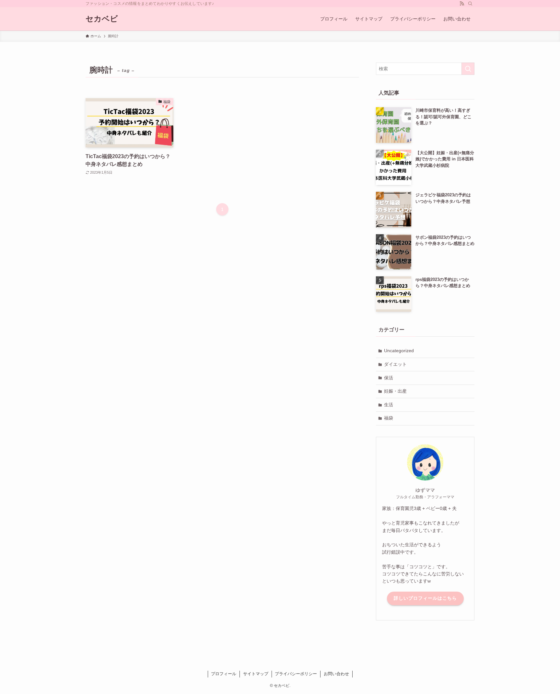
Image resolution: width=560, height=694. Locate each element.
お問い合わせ (336, 673)
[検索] (470, 3)
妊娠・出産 (395, 391)
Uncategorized (399, 350)
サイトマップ (255, 673)
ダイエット (395, 364)
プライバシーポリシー (296, 673)
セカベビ (102, 19)
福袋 (388, 418)
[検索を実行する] (467, 69)
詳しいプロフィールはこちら (425, 598)
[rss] (462, 3)
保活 (388, 377)
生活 (388, 404)
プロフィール (223, 673)
